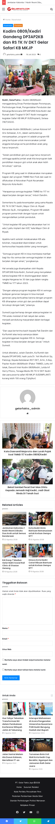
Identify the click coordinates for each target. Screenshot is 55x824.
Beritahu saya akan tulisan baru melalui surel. (25, 670)
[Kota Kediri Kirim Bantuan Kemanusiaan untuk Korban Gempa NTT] (41, 518)
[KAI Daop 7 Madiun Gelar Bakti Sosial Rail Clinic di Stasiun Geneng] (14, 550)
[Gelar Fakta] (18, 9)
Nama (5, 628)
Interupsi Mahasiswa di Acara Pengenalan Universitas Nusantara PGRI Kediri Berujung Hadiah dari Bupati (40, 724)
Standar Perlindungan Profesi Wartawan (27, 800)
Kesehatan (16, 19)
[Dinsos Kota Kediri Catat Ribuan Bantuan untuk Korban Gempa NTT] (41, 550)
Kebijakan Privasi (27, 805)
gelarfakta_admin (13, 54)
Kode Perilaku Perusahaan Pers (27, 791)
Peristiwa (18, 25)
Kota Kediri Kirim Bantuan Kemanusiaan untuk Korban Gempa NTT (40, 532)
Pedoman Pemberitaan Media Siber (27, 796)
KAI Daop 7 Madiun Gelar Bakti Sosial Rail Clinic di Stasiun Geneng (13, 564)
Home (7, 19)
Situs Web (6, 649)
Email (5, 639)
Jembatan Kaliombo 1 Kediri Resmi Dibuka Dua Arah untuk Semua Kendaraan (14, 532)
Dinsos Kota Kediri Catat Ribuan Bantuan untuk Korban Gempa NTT (40, 564)
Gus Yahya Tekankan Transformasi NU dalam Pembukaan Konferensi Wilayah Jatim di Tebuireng (13, 724)
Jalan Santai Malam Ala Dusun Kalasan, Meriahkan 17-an (12, 757)
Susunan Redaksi (31, 787)
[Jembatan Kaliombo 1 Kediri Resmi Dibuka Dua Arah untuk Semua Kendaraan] (14, 518)
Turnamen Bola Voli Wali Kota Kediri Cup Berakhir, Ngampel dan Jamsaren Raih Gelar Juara (41, 760)
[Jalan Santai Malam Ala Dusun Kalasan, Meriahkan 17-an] (14, 744)
